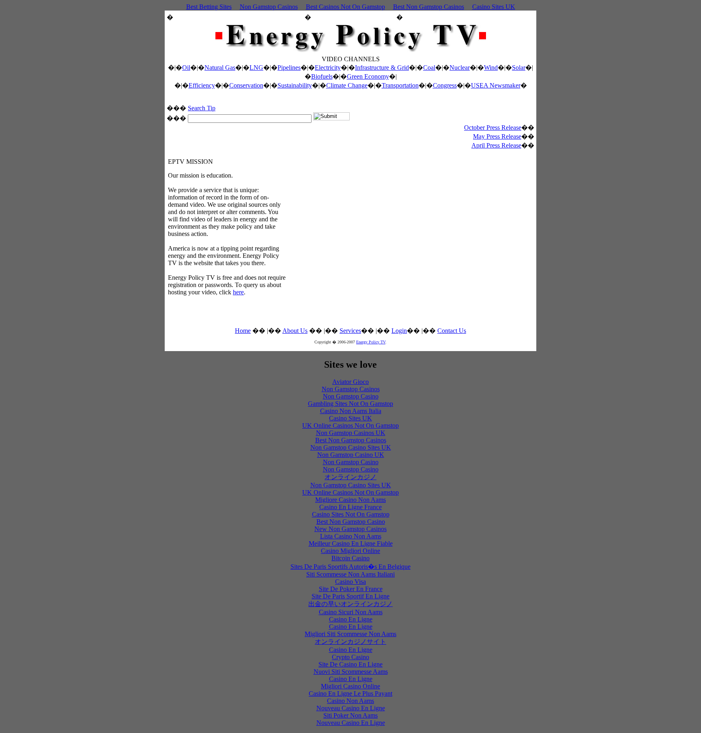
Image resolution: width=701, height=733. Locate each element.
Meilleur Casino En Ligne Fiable (351, 543)
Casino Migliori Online (350, 550)
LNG (256, 67)
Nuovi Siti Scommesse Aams (351, 671)
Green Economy (368, 76)
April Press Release (496, 145)
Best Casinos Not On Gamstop (345, 6)
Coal (429, 67)
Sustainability (294, 85)
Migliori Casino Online (350, 686)
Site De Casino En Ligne (350, 664)
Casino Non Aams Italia (350, 410)
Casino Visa (350, 581)
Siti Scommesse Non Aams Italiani (350, 574)
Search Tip (201, 108)
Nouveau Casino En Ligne (350, 708)
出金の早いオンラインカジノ (350, 603)
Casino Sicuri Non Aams (351, 612)
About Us (294, 330)
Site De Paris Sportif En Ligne (350, 596)
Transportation (400, 85)
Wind (491, 67)
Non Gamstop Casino (350, 396)
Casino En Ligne (350, 619)
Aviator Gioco (350, 381)
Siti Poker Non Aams (350, 715)
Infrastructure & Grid (382, 67)
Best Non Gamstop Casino (350, 521)
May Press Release (497, 136)
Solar (518, 67)
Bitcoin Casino (350, 558)
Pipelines (289, 67)
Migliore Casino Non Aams (350, 499)
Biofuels (322, 76)
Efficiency (202, 85)
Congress (445, 85)
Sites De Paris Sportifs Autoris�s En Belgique (350, 566)
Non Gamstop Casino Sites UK (350, 447)
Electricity (328, 67)
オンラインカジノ (350, 477)
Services (350, 330)
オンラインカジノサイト (350, 641)
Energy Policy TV (370, 342)
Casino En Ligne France (350, 507)
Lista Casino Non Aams (350, 536)
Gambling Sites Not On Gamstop (350, 403)
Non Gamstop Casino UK (350, 454)
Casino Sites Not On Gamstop (350, 514)
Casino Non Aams (350, 700)
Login (399, 330)
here (238, 292)
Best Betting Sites (209, 6)
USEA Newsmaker (495, 85)
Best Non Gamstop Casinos (428, 6)
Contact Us (451, 330)
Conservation (246, 85)
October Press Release (492, 127)
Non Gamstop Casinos (269, 6)
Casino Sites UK (493, 6)
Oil (186, 67)
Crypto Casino (350, 657)
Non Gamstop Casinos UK (350, 432)
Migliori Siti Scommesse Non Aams (350, 633)
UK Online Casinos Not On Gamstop (350, 425)
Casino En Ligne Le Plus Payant (350, 693)
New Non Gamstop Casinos (350, 528)
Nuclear (459, 67)
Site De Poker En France (351, 588)
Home (243, 330)
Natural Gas (219, 67)
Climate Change (347, 85)
